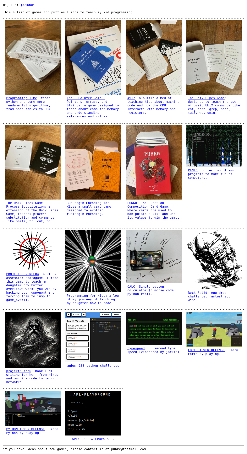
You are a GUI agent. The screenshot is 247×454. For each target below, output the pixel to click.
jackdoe (27, 5)
